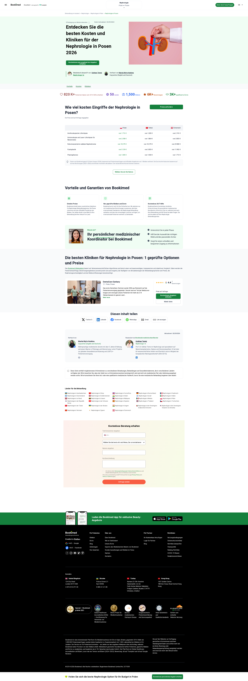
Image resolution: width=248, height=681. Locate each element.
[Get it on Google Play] (175, 518)
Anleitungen (94, 547)
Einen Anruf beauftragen (225, 5)
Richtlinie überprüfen (174, 544)
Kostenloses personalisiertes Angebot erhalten (82, 63)
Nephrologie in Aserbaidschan (77, 393)
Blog (91, 544)
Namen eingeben (108, 448)
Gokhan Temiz (141, 341)
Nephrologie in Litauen (98, 398)
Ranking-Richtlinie (173, 550)
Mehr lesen (106, 297)
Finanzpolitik (171, 547)
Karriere (107, 553)
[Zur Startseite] (16, 4)
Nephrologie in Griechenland (76, 396)
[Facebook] (67, 553)
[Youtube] (75, 553)
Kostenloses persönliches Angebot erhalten (167, 677)
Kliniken (88, 86)
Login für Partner (149, 541)
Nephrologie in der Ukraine (99, 405)
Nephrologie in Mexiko (145, 398)
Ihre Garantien (94, 550)
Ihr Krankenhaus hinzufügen (153, 538)
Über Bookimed (110, 538)
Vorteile (70, 86)
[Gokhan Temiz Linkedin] (137, 357)
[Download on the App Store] (159, 518)
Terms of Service (107, 476)
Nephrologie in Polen (169, 398)
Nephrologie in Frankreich (170, 393)
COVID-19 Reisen (173, 553)
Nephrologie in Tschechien (171, 401)
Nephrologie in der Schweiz (99, 401)
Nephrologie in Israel (145, 396)
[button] (106, 435)
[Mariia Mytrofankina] (72, 344)
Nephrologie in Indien (121, 396)
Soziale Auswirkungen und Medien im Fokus (119, 550)
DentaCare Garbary (111, 282)
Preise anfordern (166, 107)
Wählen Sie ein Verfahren (124, 172)
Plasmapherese (72, 155)
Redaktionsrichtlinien (174, 556)
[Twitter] (78, 553)
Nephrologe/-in (78, 75)
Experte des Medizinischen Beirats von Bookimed (121, 547)
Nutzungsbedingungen (121, 471)
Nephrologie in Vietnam (75, 410)
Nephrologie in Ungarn (122, 405)
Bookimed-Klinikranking (76, 268)
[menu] (5, 5)
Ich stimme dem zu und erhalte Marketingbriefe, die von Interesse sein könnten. (124, 471)
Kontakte (108, 556)
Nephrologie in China (97, 393)
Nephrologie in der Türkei (75, 405)
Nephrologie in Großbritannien (100, 396)
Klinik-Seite (168, 302)
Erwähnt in (69, 539)
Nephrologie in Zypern (98, 410)
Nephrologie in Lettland (75, 398)
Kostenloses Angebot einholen (168, 296)
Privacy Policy (136, 475)
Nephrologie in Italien (169, 396)
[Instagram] (71, 553)
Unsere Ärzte (109, 544)
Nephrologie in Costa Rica (123, 393)
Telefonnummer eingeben (111, 431)
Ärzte (91, 541)
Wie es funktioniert (111, 541)
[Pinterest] (82, 553)
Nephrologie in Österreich (123, 410)
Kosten (78, 86)
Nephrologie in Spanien (122, 401)
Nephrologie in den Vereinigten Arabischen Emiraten (147, 407)
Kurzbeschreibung (108, 458)
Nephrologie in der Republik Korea (76, 402)
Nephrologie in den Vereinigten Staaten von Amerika (171, 407)
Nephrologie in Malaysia (122, 398)
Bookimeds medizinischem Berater (147, 338)
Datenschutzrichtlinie (134, 471)
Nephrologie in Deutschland (147, 393)
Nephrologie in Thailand (146, 401)
